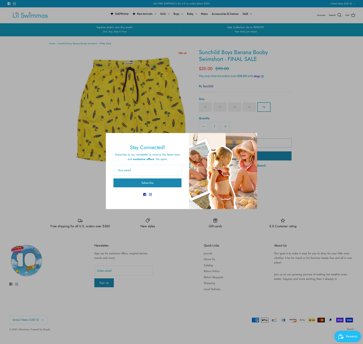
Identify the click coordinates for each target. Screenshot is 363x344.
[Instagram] (150, 194)
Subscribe (147, 183)
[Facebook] (144, 194)
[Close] (252, 138)
